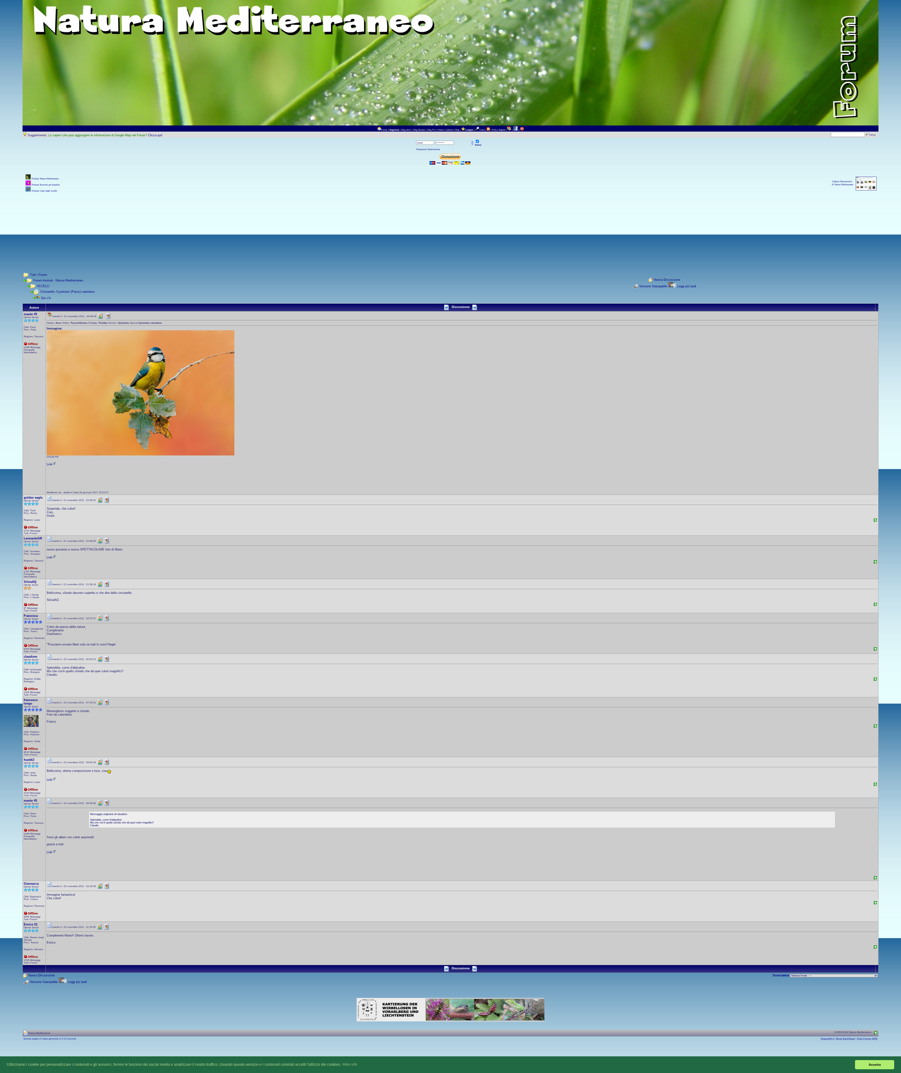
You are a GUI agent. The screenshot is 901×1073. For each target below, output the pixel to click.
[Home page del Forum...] (379, 130)
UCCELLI (43, 286)
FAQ (494, 130)
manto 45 (30, 314)
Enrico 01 (31, 924)
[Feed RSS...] (488, 130)
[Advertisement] (450, 226)
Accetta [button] (875, 1064)
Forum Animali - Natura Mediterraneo (58, 280)
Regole (502, 130)
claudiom (30, 656)
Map (457, 130)
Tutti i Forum (38, 275)
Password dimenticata (428, 149)
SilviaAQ (30, 582)
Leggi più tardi (686, 286)
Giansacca (31, 883)
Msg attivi (406, 130)
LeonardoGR (33, 538)
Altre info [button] (350, 1064)
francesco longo (31, 701)
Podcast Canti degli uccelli (44, 191)
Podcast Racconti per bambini (46, 184)
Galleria (449, 130)
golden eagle (33, 497)
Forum (384, 130)
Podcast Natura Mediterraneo (45, 178)
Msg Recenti (419, 130)
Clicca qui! (155, 135)
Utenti (440, 130)
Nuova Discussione (667, 279)
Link (49, 464)
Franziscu (31, 616)
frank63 (29, 760)
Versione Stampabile (653, 286)
